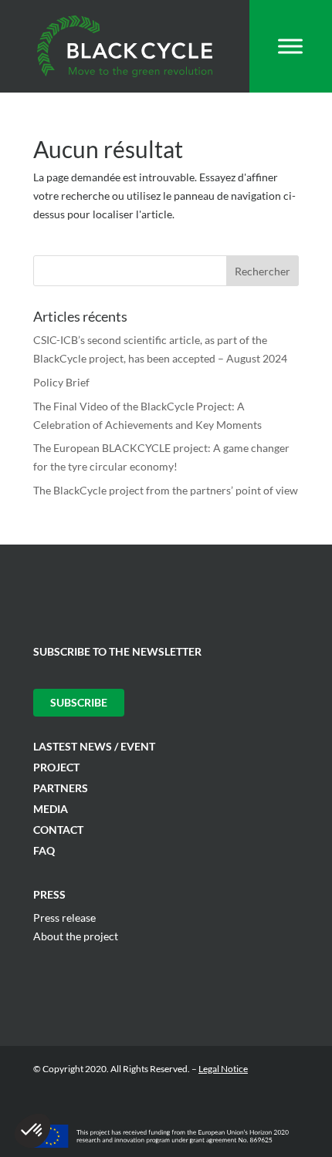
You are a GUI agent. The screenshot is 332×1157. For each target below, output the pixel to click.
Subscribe (78, 702)
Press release (64, 917)
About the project (75, 936)
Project (56, 767)
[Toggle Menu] (290, 46)
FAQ (44, 850)
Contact (58, 829)
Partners (60, 787)
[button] (32, 1130)
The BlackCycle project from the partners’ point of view (165, 490)
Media (50, 808)
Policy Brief (61, 382)
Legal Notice (223, 1068)
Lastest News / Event (94, 746)
